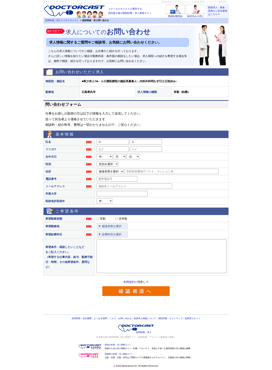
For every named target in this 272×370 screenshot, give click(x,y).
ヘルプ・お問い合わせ (120, 318)
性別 (48, 164)
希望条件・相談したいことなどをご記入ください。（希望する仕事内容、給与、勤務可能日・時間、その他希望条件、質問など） (69, 256)
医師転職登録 (175, 16)
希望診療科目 (54, 234)
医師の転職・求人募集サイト (118, 345)
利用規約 (129, 281)
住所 (48, 171)
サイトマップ (176, 318)
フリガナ (51, 149)
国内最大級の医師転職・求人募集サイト (130, 10)
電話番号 (51, 178)
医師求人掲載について (145, 318)
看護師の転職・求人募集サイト (119, 354)
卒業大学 (51, 193)
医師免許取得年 (55, 201)
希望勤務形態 (54, 218)
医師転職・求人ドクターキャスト (62, 20)
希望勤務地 (52, 226)
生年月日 (51, 156)
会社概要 (87, 318)
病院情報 (162, 318)
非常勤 (123, 218)
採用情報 (76, 318)
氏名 (48, 141)
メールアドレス (55, 186)
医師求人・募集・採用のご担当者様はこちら (217, 11)
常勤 (102, 218)
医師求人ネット (192, 318)
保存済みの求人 (195, 16)
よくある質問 (100, 318)
